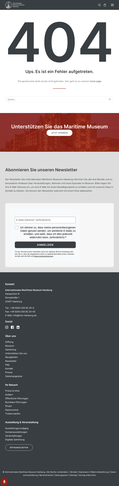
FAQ (7, 364)
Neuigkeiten (11, 357)
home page (95, 81)
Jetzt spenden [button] (59, 133)
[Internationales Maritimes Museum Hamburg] (19, 5)
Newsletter (11, 361)
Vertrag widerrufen (87, 475)
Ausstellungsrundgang (16, 428)
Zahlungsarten (61, 475)
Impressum (84, 472)
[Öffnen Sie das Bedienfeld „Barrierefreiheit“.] (4, 481)
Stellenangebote (13, 376)
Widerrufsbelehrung (100, 472)
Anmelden (45, 244)
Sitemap (73, 475)
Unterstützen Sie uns (16, 353)
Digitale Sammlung (15, 439)
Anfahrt (9, 394)
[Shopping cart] (103, 5)
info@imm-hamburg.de (25, 315)
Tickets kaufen (12, 413)
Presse (8, 372)
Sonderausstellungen (16, 432)
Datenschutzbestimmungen (43, 256)
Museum (9, 345)
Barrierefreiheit (46, 475)
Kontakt (9, 368)
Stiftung (9, 342)
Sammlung (10, 349)
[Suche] (98, 5)
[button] (112, 5)
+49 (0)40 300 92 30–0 (22, 307)
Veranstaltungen (13, 435)
